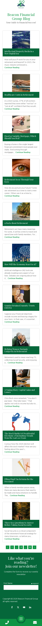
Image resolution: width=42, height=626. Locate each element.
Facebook (12, 607)
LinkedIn (30, 607)
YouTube (24, 607)
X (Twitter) (18, 607)
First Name (8, 583)
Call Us (7, 622)
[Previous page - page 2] (7, 547)
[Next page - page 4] (34, 547)
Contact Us (35, 622)
